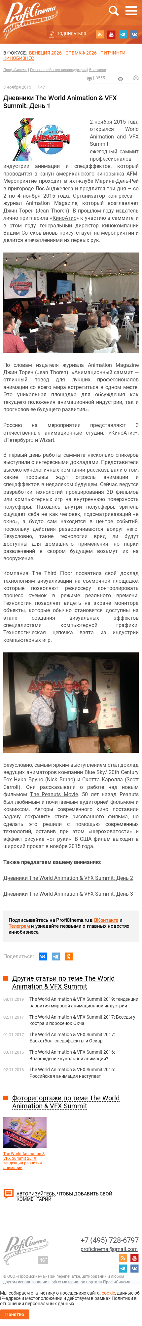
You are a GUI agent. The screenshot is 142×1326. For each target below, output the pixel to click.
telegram (123, 34)
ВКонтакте (106, 920)
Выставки (97, 70)
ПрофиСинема (15, 70)
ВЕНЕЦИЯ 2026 (45, 53)
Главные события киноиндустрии (58, 70)
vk (134, 34)
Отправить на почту (136, 77)
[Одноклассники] (69, 956)
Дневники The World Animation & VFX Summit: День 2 (68, 878)
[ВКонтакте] (43, 956)
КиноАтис (64, 218)
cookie (108, 1293)
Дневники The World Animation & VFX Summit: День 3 (68, 894)
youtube (111, 34)
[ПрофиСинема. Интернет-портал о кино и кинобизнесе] (30, 13)
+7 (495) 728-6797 (110, 1240)
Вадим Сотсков (22, 233)
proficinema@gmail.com (109, 1249)
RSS (99, 34)
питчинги (112, 53)
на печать (120, 78)
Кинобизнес (18, 58)
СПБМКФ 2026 (81, 53)
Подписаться (71, 33)
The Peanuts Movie (54, 794)
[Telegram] (56, 956)
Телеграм (19, 926)
